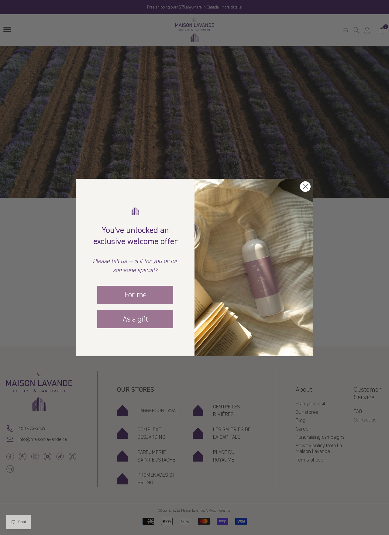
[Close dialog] (305, 186)
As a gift (135, 319)
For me (135, 295)
